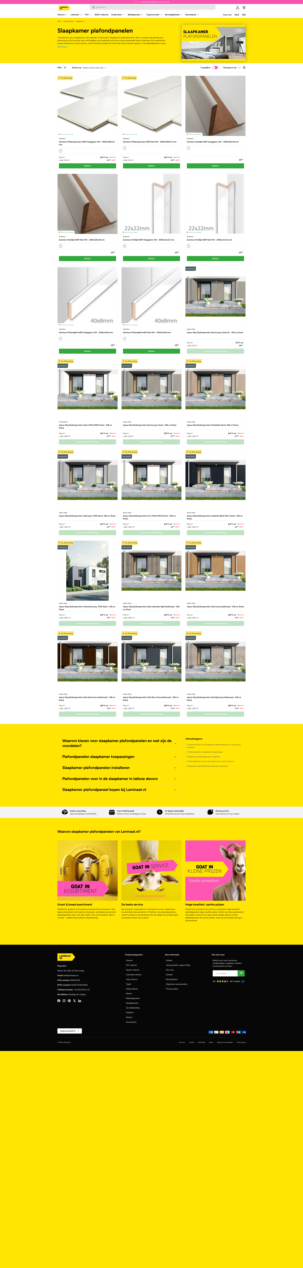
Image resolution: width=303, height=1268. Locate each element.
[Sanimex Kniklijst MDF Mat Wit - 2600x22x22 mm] (215, 204)
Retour (211, 1042)
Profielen (130, 1012)
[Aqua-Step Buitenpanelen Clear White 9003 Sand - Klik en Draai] (88, 389)
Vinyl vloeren (131, 979)
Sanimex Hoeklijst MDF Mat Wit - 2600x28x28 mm (82, 240)
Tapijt (128, 984)
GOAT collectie (101, 14)
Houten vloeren (132, 970)
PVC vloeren (131, 965)
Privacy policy (172, 989)
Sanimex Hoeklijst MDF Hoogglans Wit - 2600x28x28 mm (213, 142)
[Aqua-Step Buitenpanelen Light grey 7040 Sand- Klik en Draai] (88, 480)
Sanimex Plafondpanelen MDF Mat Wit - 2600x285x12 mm (149, 142)
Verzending (201, 1042)
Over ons (227, 15)
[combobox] (152, 7)
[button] (244, 7)
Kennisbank (191, 14)
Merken (129, 1017)
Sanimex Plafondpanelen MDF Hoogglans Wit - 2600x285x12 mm (87, 143)
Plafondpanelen (133, 998)
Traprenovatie (152, 14)
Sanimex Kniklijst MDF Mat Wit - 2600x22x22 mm (209, 240)
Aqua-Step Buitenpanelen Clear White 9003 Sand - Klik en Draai (85, 426)
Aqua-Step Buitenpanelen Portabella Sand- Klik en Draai (212, 425)
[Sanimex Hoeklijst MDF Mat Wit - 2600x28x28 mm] (88, 204)
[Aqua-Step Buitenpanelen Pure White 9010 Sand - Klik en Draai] (152, 480)
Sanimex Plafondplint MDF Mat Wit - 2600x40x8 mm (147, 332)
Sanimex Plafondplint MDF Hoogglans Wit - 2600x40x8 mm (86, 332)
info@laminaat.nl (70, 975)
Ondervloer (116, 14)
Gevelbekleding (133, 1008)
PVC (87, 14)
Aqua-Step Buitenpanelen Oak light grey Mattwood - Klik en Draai (214, 698)
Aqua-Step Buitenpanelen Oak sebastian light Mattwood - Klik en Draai (151, 608)
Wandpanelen (134, 14)
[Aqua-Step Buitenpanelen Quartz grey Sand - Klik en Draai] (152, 389)
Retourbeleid (171, 979)
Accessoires (131, 1022)
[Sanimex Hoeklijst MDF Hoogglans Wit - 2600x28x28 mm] (215, 106)
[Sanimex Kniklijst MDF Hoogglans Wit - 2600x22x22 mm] (152, 204)
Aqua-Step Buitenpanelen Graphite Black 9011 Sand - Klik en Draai (215, 517)
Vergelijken (206, 67)
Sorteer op (76, 67)
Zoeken (169, 960)
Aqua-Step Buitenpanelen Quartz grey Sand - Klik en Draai (149, 425)
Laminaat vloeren (133, 974)
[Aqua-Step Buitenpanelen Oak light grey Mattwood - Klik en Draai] (215, 661)
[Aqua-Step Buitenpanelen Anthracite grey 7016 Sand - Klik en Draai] (88, 571)
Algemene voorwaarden (176, 984)
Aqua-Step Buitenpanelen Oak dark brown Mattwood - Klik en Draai (87, 698)
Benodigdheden (172, 14)
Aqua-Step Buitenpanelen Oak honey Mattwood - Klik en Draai (215, 606)
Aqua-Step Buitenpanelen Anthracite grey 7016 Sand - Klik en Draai (87, 608)
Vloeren (61, 14)
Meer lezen (62, 46)
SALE (236, 15)
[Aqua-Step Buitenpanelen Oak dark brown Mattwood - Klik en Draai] (88, 661)
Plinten (129, 993)
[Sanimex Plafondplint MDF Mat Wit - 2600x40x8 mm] (152, 297)
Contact (169, 974)
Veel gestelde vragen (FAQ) (178, 965)
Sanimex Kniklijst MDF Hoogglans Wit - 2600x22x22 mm (148, 240)
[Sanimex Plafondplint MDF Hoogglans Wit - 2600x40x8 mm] (88, 297)
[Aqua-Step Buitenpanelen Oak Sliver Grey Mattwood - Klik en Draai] (152, 661)
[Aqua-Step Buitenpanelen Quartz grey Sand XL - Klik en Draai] (215, 297)
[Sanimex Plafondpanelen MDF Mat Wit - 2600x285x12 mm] (152, 106)
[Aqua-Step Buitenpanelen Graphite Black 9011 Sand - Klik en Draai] (215, 480)
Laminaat (75, 14)
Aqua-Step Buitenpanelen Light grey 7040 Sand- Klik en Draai (87, 516)
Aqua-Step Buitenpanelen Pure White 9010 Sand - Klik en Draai (149, 517)
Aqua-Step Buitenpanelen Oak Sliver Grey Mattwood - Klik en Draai (151, 698)
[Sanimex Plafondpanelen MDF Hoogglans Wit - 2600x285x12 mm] (88, 106)
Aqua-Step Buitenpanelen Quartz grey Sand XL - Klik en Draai (215, 332)
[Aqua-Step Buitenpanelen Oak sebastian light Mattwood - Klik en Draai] (152, 571)
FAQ (244, 15)
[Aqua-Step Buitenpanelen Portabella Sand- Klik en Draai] (215, 389)
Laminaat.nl (66, 1042)
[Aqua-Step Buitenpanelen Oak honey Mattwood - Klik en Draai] (215, 571)
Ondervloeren (132, 989)
